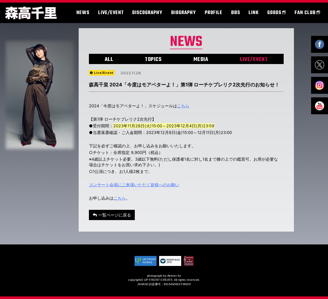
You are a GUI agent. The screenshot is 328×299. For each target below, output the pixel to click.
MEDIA (200, 59)
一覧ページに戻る (114, 215)
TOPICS (153, 59)
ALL (109, 59)
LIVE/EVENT (254, 59)
